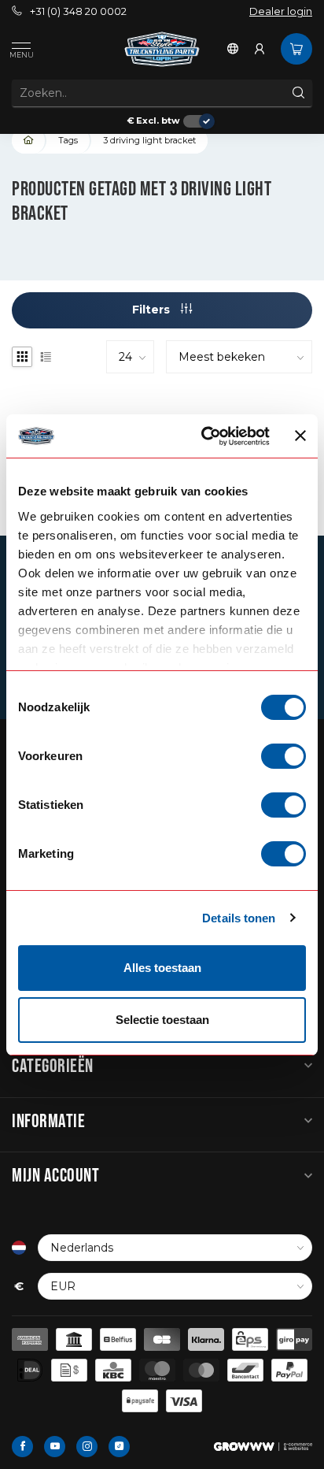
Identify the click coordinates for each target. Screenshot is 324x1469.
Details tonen (238, 918)
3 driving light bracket (149, 140)
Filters (152, 309)
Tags (68, 140)
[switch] (283, 756)
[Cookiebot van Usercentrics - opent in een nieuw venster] (204, 436)
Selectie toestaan (162, 1019)
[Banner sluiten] (300, 435)
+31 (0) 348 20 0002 (78, 11)
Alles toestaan (162, 967)
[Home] (29, 141)
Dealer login (280, 11)
